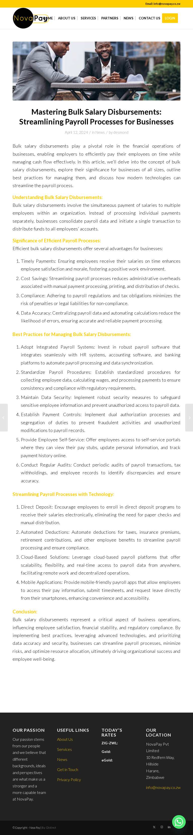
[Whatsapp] (179, 822)
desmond (120, 132)
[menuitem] (47, 18)
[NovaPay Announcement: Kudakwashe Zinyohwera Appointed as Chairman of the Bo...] (189, 417)
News (100, 132)
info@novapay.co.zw (163, 787)
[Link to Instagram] (161, 827)
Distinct (51, 827)
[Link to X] (154, 827)
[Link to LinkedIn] (169, 827)
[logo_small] (31, 18)
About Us (65, 739)
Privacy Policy (69, 779)
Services (64, 749)
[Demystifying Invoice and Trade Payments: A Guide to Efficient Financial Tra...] (4, 417)
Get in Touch (67, 769)
